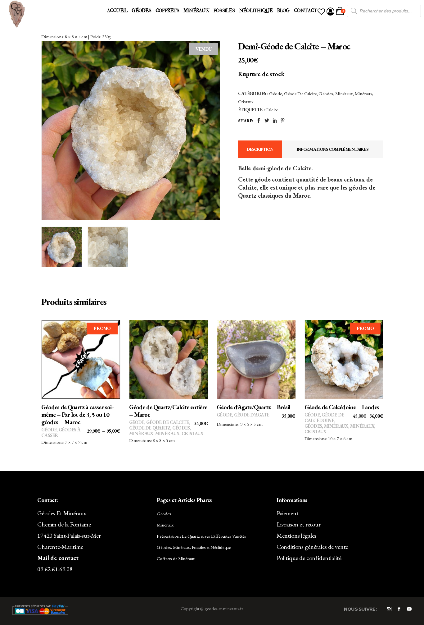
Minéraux (344, 93)
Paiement (288, 513)
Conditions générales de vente (312, 547)
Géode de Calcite (300, 93)
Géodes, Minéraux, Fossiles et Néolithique (194, 547)
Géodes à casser (60, 432)
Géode (275, 93)
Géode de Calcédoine (324, 417)
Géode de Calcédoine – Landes (341, 407)
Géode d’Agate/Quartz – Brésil (253, 407)
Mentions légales (297, 535)
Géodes (325, 93)
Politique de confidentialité (309, 558)
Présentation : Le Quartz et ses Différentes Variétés (201, 536)
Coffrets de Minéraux (176, 558)
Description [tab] (260, 149)
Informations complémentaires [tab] (332, 149)
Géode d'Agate (251, 415)
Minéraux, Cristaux (179, 433)
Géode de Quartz (149, 428)
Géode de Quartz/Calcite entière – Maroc (168, 411)
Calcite (271, 110)
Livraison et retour (299, 524)
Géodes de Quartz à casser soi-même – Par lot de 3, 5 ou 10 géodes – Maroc (77, 414)
